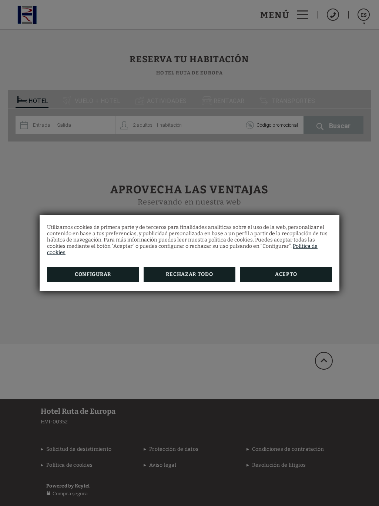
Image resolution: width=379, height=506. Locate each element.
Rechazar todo (189, 274)
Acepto (286, 274)
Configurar (93, 274)
